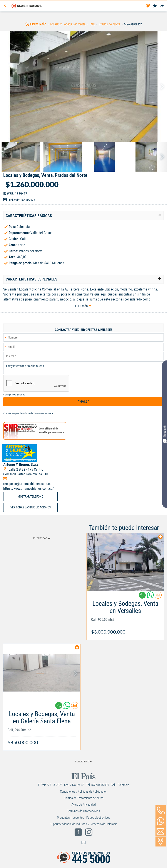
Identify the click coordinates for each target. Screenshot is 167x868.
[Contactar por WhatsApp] (160, 821)
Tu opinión (164, 431)
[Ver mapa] (160, 841)
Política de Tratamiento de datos (37, 413)
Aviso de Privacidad (84, 805)
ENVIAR (84, 402)
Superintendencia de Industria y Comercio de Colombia (83, 824)
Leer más (81, 306)
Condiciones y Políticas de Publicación (83, 791)
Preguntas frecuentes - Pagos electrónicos (83, 818)
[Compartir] (162, 6)
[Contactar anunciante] (158, 596)
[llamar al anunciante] (160, 810)
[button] (83, 215)
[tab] (83, 215)
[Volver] (6, 5)
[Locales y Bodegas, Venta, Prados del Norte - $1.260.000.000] (83, 86)
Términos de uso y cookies (83, 811)
